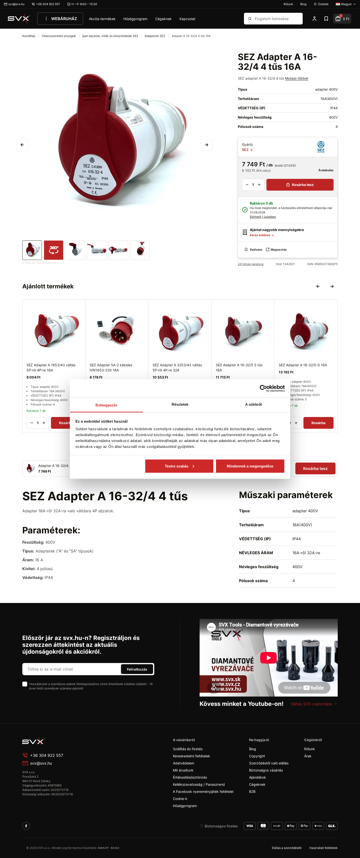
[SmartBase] (108, 848)
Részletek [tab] (180, 404)
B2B (252, 791)
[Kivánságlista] (326, 19)
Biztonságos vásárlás (266, 770)
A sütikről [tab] (253, 404)
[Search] (250, 19)
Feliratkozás (137, 669)
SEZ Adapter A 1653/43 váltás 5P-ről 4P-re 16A (50, 367)
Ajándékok (257, 777)
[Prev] (22, 145)
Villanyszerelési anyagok (59, 36)
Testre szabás (176, 466)
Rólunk (309, 749)
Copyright (257, 756)
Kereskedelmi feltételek (191, 756)
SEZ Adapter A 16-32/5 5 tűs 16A (239, 367)
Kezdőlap (29, 36)
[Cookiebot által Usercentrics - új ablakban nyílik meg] (263, 388)
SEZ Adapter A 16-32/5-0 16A (303, 365)
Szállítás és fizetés (188, 749)
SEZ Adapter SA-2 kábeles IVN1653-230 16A (111, 367)
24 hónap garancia (251, 264)
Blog (252, 749)
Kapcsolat (187, 19)
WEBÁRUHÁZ (64, 18)
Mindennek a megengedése (250, 466)
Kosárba (66, 423)
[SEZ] (321, 147)
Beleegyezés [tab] (106, 405)
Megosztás (279, 249)
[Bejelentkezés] (314, 19)
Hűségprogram (135, 19)
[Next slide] (332, 286)
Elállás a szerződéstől (286, 848)
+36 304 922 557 (46, 755)
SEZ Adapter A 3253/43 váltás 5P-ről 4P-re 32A (177, 367)
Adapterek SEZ (155, 36)
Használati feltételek (323, 848)
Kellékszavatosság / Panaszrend (199, 784)
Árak (308, 756)
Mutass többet (296, 78)
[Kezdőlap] (19, 18)
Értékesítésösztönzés (190, 777)
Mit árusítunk (183, 770)
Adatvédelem (183, 763)
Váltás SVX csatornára (311, 703)
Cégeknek (163, 19)
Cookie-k (180, 799)
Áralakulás (326, 170)
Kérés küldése (260, 235)
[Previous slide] (318, 286)
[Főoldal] (59, 741)
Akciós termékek (102, 19)
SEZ (245, 149)
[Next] (206, 145)
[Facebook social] (26, 826)
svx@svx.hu (41, 763)
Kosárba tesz (303, 185)
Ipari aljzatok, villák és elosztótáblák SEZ (110, 36)
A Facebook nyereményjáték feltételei (203, 791)
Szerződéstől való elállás (268, 763)
